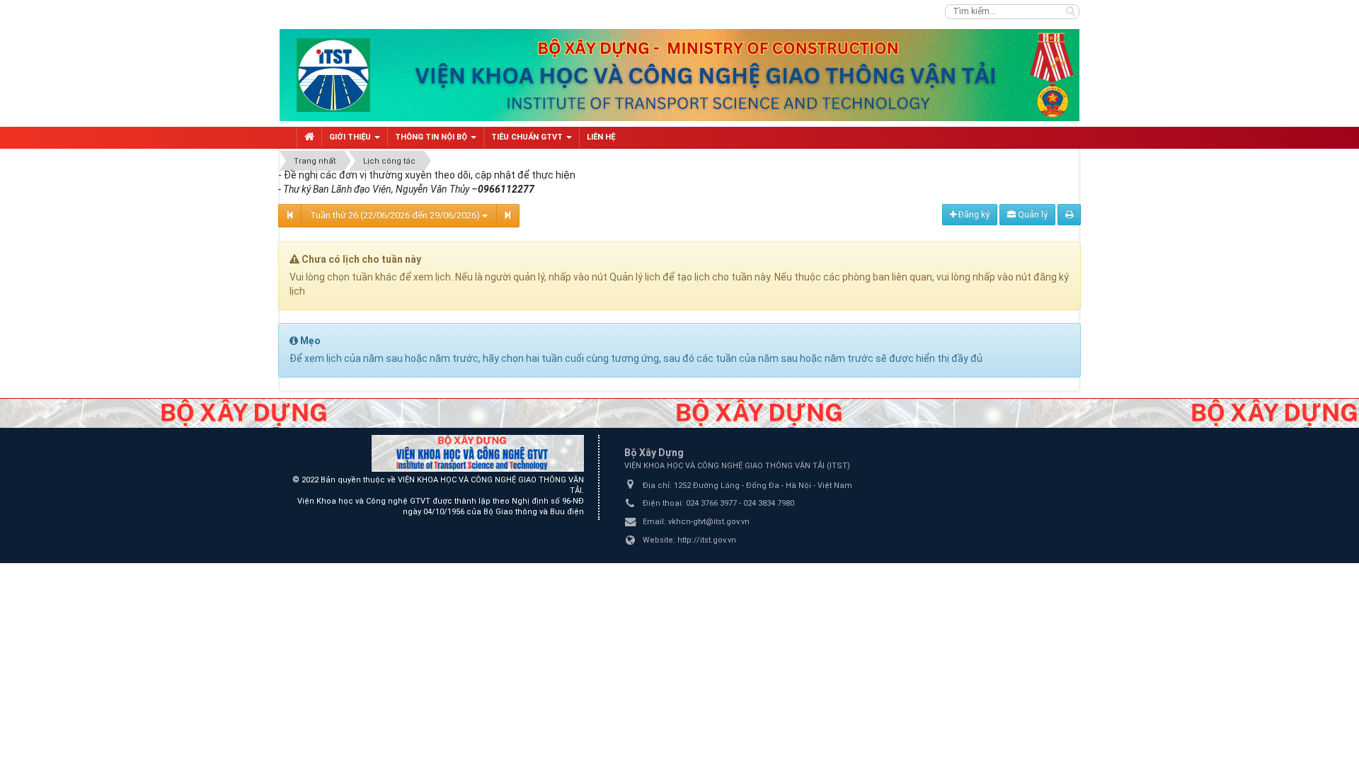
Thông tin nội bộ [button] (432, 137)
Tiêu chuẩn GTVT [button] (528, 137)
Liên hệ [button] (601, 137)
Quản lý (1032, 215)
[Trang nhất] (309, 138)
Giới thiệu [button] (351, 137)
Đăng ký (973, 215)
